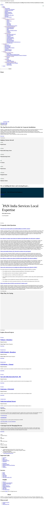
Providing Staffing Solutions (9, 47)
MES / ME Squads (10, 35)
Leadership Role (3, 417)
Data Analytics (9, 39)
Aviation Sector (3, 399)
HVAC (8, 19)
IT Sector (2, 337)
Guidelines (6, 14)
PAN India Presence (8, 17)
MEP (8, 29)
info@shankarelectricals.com (8, 453)
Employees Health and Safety (12, 30)
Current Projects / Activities (9, 56)
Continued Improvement (9, 10)
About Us (4, 481)
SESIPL (6, 491)
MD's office (5, 488)
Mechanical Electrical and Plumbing (9, 465)
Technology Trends (10, 37)
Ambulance (9, 36)
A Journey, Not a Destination (10, 9)
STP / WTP (9, 24)
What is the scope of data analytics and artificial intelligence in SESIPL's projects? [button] (15, 228)
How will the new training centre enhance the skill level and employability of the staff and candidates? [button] (18, 258)
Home (4, 6)
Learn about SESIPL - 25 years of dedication (8, 421)
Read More (2, 194)
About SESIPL (7, 8)
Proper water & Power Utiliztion (12, 63)
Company (4, 51)
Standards (6, 11)
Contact (4, 65)
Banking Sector (3, 362)
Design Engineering (10, 28)
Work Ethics (9, 53)
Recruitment (7, 44)
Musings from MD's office (9, 15)
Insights (4, 7)
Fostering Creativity (8, 50)
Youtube (5, 493)
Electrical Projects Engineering (10, 26)
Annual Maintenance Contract (12, 25)
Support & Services (6, 460)
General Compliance (8, 49)
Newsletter (6, 16)
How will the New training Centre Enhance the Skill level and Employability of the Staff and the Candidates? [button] (20, 238)
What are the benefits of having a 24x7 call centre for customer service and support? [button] (15, 251)
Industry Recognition (10, 61)
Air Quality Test (9, 42)
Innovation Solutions (10, 40)
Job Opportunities (8, 45)
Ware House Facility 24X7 (7, 477)
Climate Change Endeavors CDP (10, 62)
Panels (8, 21)
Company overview (6, 502)
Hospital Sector (3, 349)
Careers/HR (5, 43)
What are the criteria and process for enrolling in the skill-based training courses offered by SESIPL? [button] (18, 267)
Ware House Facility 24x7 (11, 34)
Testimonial (4, 461)
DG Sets (8, 22)
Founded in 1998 (6, 121)
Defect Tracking (7, 46)
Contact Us (4, 467)
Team (3, 458)
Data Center (9, 23)
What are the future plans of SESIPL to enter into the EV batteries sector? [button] (13, 283)
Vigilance (8, 31)
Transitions (4, 457)
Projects (8, 57)
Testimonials (7, 59)
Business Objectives (8, 12)
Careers (4, 503)
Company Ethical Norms (9, 52)
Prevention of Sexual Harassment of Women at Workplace (17, 55)
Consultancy (7, 48)
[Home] (1, 4)
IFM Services (9, 20)
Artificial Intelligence (10, 38)
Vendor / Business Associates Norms (13, 54)
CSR (8, 58)
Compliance (9, 32)
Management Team (6, 504)
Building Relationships (8, 13)
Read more (2, 136)
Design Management (10, 27)
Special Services (7, 33)
